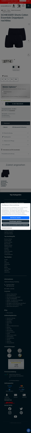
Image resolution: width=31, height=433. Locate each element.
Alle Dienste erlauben (15, 217)
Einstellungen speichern (16, 221)
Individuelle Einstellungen (7, 227)
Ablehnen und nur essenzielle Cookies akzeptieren (15, 224)
